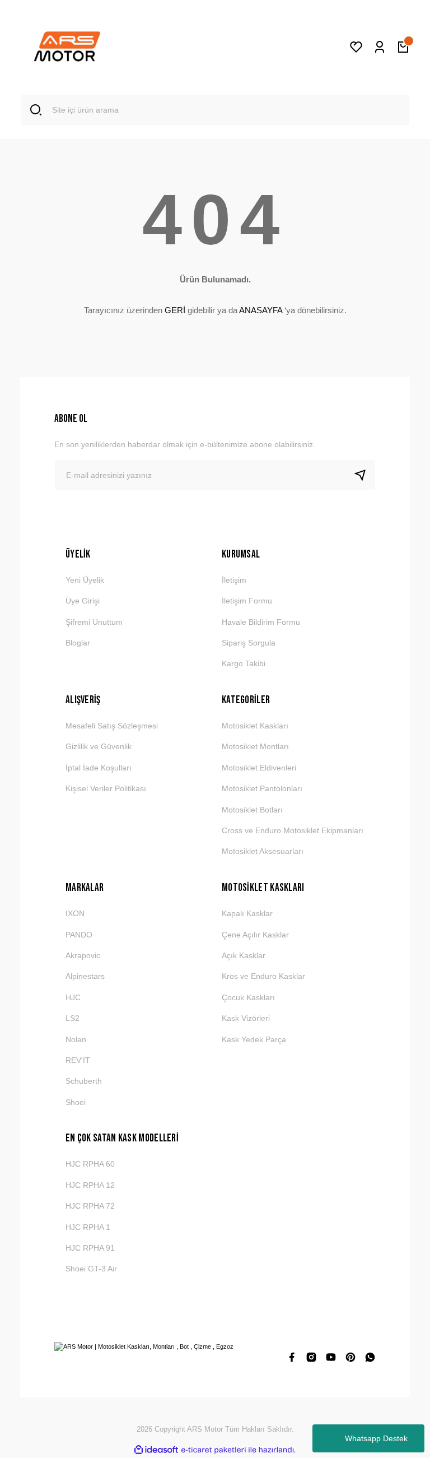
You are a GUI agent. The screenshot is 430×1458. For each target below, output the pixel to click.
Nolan (76, 1039)
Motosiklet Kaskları (255, 725)
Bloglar (78, 642)
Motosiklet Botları (252, 809)
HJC (73, 997)
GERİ (175, 310)
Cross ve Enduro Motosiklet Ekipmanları (292, 830)
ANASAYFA (260, 310)
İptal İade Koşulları (99, 767)
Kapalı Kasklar (247, 913)
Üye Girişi (83, 600)
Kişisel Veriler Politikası (106, 788)
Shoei (76, 1102)
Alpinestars (85, 976)
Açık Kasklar (243, 955)
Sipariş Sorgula (248, 642)
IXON (75, 913)
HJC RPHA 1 (88, 1227)
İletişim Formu (247, 600)
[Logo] (67, 47)
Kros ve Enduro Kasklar (263, 976)
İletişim (234, 579)
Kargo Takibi (243, 663)
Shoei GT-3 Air (91, 1268)
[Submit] (364, 475)
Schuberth (84, 1080)
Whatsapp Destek (376, 1438)
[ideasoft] (156, 1450)
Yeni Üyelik (85, 579)
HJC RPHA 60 (90, 1163)
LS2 (73, 1018)
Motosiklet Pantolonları (262, 788)
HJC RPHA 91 (90, 1247)
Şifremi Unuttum (94, 621)
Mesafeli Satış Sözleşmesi (112, 725)
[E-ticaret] (213, 1450)
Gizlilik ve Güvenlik (99, 746)
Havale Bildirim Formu (261, 621)
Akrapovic (83, 955)
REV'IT (78, 1060)
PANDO (79, 934)
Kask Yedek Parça (254, 1039)
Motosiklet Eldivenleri (259, 767)
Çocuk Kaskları (248, 997)
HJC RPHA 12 (90, 1185)
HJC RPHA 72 (90, 1205)
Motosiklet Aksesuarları (262, 851)
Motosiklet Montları (255, 746)
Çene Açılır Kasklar (255, 934)
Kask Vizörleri (246, 1018)
